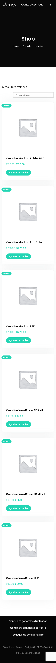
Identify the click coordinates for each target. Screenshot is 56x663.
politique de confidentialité (28, 634)
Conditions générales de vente (28, 628)
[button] (32, 4)
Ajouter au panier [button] (18, 172)
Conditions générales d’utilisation (28, 621)
